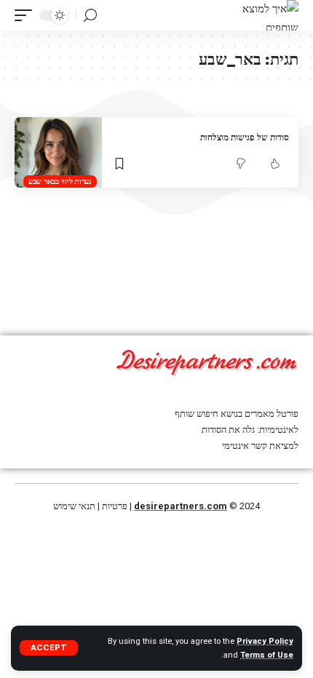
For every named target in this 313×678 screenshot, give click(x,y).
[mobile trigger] (27, 15)
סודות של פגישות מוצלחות (244, 137)
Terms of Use (266, 655)
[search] (90, 15)
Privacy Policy (265, 641)
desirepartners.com (180, 505)
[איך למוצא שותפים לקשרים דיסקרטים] (270, 15)
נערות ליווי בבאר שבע (60, 181)
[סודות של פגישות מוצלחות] (58, 152)
